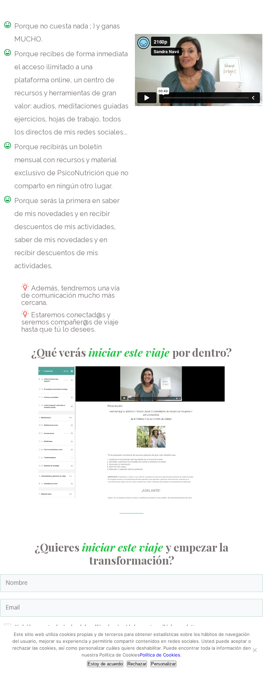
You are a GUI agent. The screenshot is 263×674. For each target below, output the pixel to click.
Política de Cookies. (160, 655)
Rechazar (136, 663)
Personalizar (163, 663)
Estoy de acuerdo (105, 663)
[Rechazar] (254, 650)
